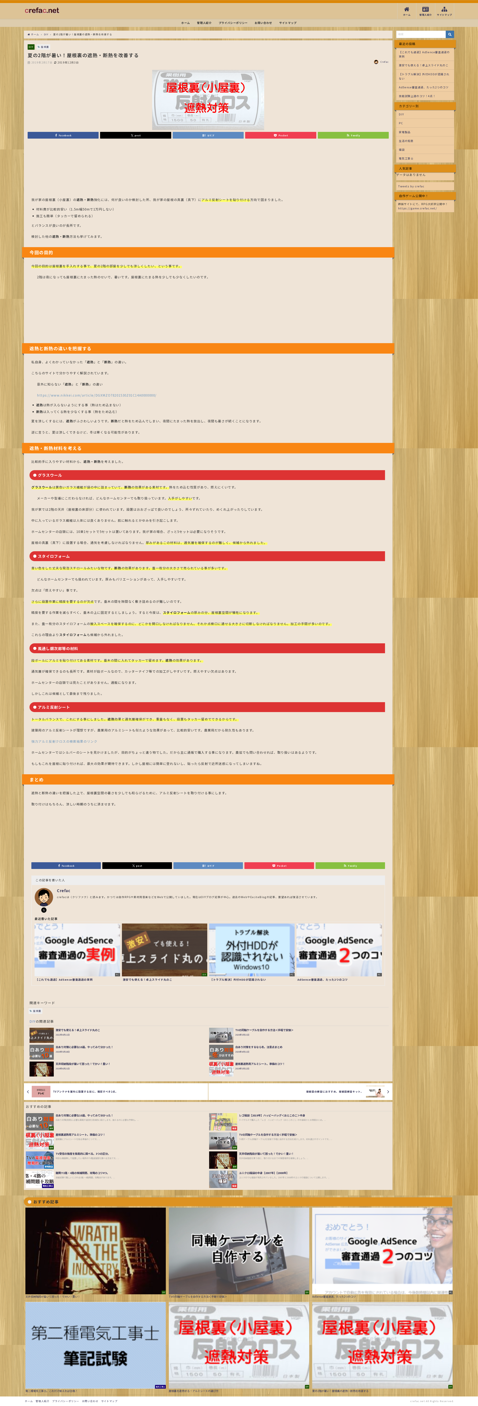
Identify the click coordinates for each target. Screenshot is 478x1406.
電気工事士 (406, 158)
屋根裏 (45, 47)
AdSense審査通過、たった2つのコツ (423, 87)
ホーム (185, 23)
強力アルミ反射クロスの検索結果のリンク (64, 741)
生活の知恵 (406, 141)
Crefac (384, 61)
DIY (31, 47)
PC (401, 123)
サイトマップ (288, 23)
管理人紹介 (204, 23)
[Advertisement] (143, 169)
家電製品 (404, 132)
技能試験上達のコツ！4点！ (417, 96)
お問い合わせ (263, 23)
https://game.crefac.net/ (417, 208)
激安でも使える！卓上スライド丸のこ (423, 65)
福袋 (402, 149)
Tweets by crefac (411, 186)
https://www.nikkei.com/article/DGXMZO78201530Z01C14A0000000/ (97, 395)
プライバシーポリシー (233, 23)
